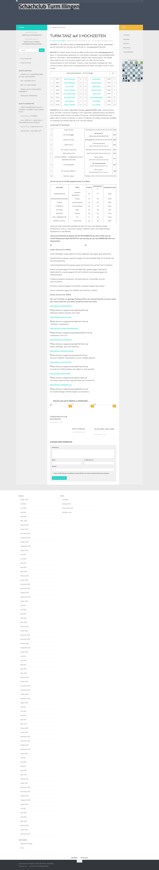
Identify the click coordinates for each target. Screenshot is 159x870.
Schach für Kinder (25, 63)
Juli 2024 (23, 605)
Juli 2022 (23, 707)
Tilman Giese (96, 86)
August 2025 (24, 550)
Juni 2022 (23, 711)
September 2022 (25, 698)
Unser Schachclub (26, 58)
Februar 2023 (24, 677)
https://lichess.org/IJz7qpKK (60, 373)
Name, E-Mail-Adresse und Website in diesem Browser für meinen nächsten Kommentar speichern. (81, 473)
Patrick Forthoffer (69, 104)
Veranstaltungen (128, 52)
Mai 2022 (23, 715)
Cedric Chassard (69, 90)
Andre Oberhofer (69, 83)
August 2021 (24, 753)
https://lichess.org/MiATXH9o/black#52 (64, 328)
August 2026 (24, 499)
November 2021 (25, 741)
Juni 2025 (23, 559)
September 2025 (25, 546)
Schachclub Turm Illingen (49, 6)
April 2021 (23, 770)
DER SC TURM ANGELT (28, 85)
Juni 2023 (23, 660)
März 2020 (23, 821)
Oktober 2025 (24, 542)
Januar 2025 (24, 580)
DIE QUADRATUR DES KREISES (29, 122)
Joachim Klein (24, 131)
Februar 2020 (24, 825)
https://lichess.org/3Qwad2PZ (61, 306)
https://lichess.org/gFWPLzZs (61, 385)
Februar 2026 (24, 525)
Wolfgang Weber (59, 41)
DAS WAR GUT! (36, 131)
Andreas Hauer (96, 90)
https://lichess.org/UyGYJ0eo (60, 317)
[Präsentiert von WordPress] (27, 866)
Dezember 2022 (25, 686)
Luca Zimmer (96, 104)
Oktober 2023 (24, 643)
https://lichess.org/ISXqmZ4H (60, 362)
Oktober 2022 (24, 694)
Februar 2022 (24, 728)
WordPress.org (66, 512)
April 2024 (23, 618)
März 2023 (23, 673)
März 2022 (23, 724)
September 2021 (25, 749)
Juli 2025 (23, 554)
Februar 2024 (24, 626)
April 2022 (23, 719)
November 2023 (25, 639)
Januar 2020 (24, 829)
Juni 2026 (23, 508)
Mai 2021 (23, 766)
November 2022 (25, 690)
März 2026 (23, 521)
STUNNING (33, 116)
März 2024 (23, 622)
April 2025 (23, 567)
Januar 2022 (24, 732)
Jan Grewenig (69, 101)
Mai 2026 (23, 512)
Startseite (74, 858)
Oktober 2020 (24, 796)
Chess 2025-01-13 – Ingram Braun (30, 120)
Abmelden (126, 39)
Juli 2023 (23, 656)
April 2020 (23, 817)
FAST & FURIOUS (78, 429)
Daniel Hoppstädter (96, 97)
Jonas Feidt (96, 93)
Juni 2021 (23, 762)
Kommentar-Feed (67, 508)
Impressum (84, 858)
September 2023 (25, 647)
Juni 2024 (23, 609)
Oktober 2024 (24, 592)
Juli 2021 (23, 758)
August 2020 (24, 804)
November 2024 (25, 588)
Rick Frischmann (69, 79)
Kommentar (55, 447)
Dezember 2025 (25, 533)
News (22, 848)
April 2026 (23, 516)
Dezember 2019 (25, 834)
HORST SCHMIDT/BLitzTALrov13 (30, 107)
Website (54, 466)
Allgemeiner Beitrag (57, 27)
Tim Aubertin (96, 101)
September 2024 (25, 597)
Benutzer (126, 43)
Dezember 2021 (25, 736)
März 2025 (23, 571)
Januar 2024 (24, 631)
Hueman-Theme (44, 866)
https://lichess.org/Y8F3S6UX (61, 340)
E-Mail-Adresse (89, 460)
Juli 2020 (23, 808)
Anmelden (126, 35)
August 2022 (24, 703)
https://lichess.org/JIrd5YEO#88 (61, 351)
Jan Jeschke (70, 86)
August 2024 (24, 601)
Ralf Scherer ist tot (37, 126)
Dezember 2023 (25, 635)
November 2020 (25, 791)
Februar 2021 (24, 779)
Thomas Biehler (96, 83)
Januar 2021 (24, 783)
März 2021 (23, 774)
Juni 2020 (23, 813)
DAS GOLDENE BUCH (28, 81)
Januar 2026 (24, 529)
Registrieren (127, 47)
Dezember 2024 (25, 584)
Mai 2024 (23, 614)
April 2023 (23, 669)
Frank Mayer (96, 79)
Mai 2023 (23, 664)
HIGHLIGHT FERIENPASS (28, 95)
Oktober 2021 (24, 745)
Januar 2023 (24, 681)
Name (54, 460)
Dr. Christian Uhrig (70, 93)
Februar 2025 (24, 576)
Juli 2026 (23, 504)
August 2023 (24, 652)
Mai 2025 (23, 563)
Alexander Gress (69, 97)
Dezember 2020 (25, 787)
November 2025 (25, 537)
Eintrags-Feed (66, 504)
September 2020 (25, 800)
